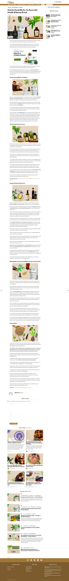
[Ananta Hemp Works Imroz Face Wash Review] (13, 528)
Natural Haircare (31, 4)
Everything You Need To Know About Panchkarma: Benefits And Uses (15, 483)
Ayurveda (29, 427)
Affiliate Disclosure (29, 568)
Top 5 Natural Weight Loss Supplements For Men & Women (56, 35)
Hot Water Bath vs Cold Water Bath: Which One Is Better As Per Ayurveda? (33, 483)
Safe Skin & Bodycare (21, 4)
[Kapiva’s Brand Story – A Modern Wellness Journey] (48, 31)
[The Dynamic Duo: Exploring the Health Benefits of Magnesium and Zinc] (48, 21)
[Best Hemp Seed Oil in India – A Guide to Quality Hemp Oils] (13, 517)
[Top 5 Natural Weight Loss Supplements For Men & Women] (48, 35)
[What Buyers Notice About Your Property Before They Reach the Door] (48, 15)
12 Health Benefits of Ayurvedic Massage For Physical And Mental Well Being (34, 443)
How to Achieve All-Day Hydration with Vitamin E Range (52, 569)
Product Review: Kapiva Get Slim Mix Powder (56, 26)
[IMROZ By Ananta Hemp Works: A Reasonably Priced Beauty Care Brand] (13, 549)
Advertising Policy (28, 571)
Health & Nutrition (12, 4)
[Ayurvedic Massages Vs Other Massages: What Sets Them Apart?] (16, 459)
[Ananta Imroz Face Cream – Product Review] (13, 497)
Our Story (8, 568)
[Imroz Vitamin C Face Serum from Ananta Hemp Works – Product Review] (13, 537)
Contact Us (9, 569)
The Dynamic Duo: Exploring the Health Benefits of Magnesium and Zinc (56, 21)
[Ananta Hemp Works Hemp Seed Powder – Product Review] (13, 508)
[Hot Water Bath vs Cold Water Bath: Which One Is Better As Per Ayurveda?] (34, 476)
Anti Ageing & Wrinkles (24, 495)
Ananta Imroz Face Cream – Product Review (31, 497)
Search (40, 2)
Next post (8, 557)
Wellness (38, 4)
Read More (47, 23)
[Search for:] (34, 2)
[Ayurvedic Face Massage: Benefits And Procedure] (34, 459)
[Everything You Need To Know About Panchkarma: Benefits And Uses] (16, 476)
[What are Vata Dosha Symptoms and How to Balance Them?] (16, 435)
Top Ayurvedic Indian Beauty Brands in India (23, 387)
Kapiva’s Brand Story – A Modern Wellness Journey (55, 31)
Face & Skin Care (31, 495)
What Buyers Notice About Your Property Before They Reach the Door (56, 15)
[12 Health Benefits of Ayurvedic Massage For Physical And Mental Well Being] (34, 435)
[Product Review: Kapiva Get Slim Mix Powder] (48, 26)
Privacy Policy (28, 569)
